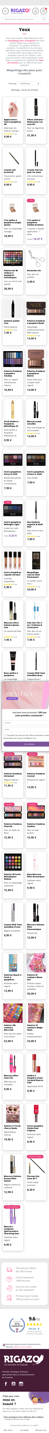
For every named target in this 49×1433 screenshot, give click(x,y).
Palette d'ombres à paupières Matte (36, 373)
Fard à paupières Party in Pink (12, 472)
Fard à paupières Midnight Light (12, 523)
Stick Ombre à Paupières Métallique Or (11, 423)
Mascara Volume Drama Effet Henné (12, 1178)
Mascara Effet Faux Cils (11, 1076)
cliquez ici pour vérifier (22, 1347)
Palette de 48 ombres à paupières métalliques (11, 274)
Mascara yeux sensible (34, 422)
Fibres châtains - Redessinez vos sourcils (35, 121)
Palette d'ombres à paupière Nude (36, 321)
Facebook (6, 1384)
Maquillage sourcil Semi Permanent (33, 574)
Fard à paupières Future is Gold (35, 472)
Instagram (21, 1384)
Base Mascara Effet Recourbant (36, 875)
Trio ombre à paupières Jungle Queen (12, 222)
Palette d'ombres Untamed (13, 774)
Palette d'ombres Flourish (13, 825)
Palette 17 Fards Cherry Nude (12, 1127)
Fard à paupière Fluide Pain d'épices (35, 1128)
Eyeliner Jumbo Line (11, 321)
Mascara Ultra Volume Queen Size (11, 625)
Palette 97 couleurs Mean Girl (34, 977)
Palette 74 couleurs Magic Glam (35, 1027)
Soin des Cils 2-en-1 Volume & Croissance (34, 625)
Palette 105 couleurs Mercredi (10, 1027)
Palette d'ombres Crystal (36, 774)
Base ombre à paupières (11, 674)
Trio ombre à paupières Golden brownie (35, 222)
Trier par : (13, 83)
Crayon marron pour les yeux (35, 171)
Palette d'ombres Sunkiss (36, 825)
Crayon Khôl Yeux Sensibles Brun (36, 674)
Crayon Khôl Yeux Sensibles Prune (13, 925)
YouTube (13, 1384)
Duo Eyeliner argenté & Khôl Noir (35, 524)
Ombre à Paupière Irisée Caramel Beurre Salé (35, 1079)
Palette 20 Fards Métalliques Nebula (12, 876)
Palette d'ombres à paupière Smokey (13, 373)
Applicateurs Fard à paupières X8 (12, 121)
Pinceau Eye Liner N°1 (33, 1177)
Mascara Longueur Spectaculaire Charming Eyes (11, 1230)
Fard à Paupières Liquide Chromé (12, 573)
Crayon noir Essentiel (10, 171)
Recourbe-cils (34, 270)
